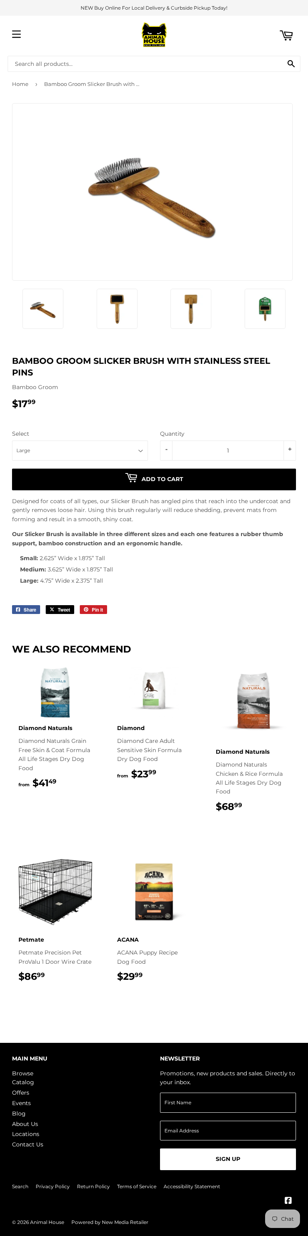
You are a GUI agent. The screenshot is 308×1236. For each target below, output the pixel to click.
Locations (25, 1134)
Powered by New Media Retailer (109, 1222)
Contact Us (27, 1144)
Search (20, 1186)
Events (21, 1103)
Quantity (172, 433)
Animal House (47, 1222)
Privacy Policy (53, 1186)
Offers (20, 1092)
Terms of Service (136, 1186)
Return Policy (93, 1186)
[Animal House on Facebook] (288, 1201)
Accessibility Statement (192, 1186)
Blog (19, 1113)
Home (20, 84)
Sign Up (228, 1159)
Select (20, 433)
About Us (25, 1124)
